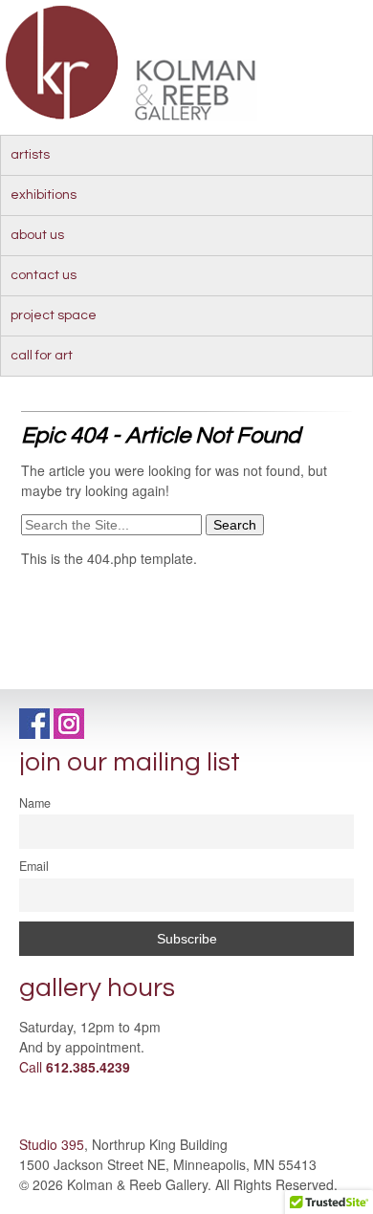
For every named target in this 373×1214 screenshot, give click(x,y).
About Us (37, 235)
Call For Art (42, 355)
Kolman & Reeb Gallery (63, 62)
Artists (30, 155)
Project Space (54, 315)
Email (34, 866)
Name (35, 803)
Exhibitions (44, 195)
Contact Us (44, 275)
